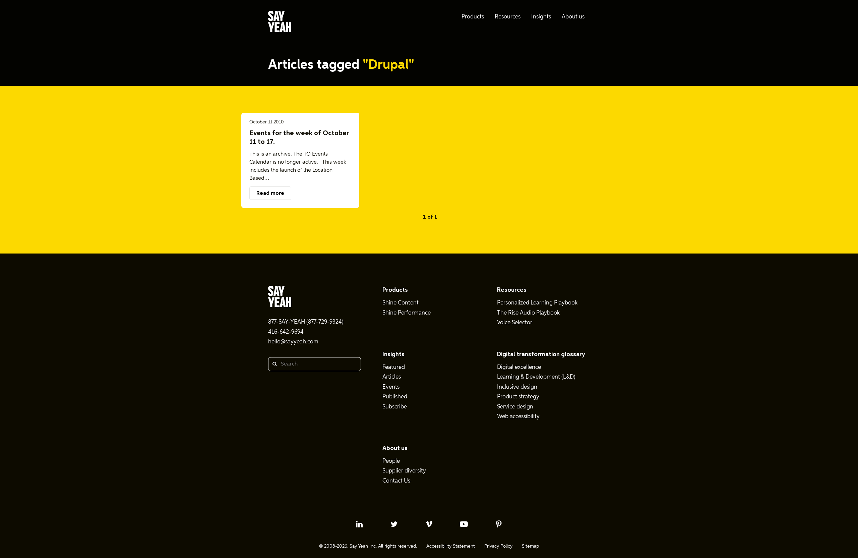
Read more (270, 193)
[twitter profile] (394, 524)
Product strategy (518, 397)
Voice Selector (514, 323)
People (391, 461)
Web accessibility (518, 417)
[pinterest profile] (498, 524)
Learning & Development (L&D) (536, 377)
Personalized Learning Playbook (537, 303)
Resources (512, 290)
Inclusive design (517, 387)
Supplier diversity (404, 471)
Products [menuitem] (473, 17)
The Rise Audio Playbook (528, 313)
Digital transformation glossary (541, 354)
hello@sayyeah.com (293, 342)
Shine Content (400, 303)
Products (395, 290)
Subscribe (394, 407)
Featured (393, 367)
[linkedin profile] (359, 524)
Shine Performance (406, 313)
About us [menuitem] (573, 17)
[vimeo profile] (429, 524)
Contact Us (396, 481)
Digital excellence (519, 367)
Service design (515, 407)
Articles (391, 377)
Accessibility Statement (450, 546)
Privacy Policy (498, 546)
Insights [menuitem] (541, 17)
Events (391, 387)
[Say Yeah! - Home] (279, 23)
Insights (393, 354)
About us (395, 448)
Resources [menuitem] (507, 17)
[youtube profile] (463, 524)
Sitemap (530, 546)
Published (394, 397)
